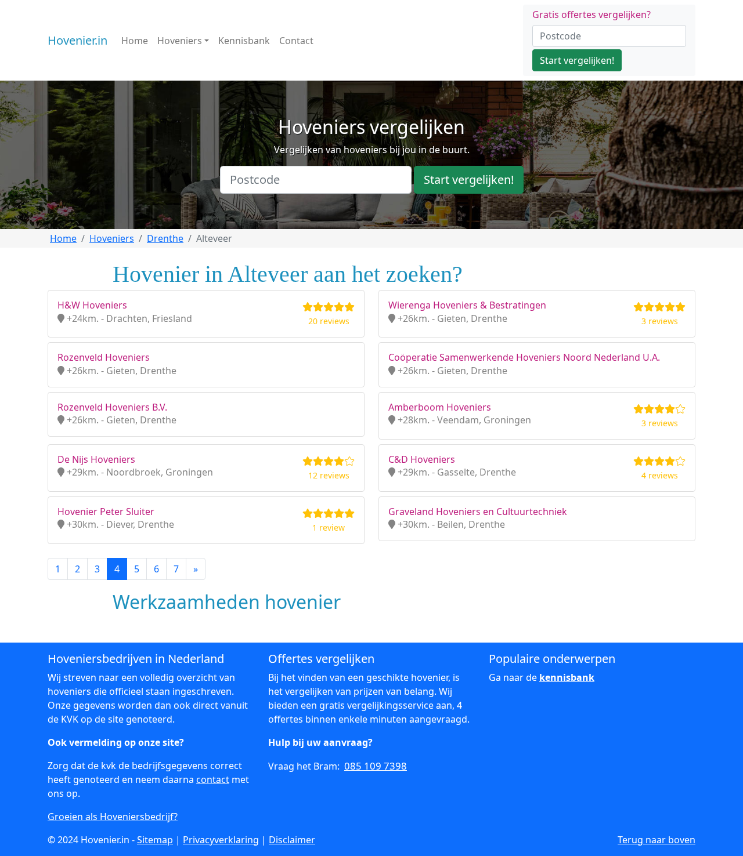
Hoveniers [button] (179, 40)
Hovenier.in (77, 40)
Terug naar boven (656, 839)
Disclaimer (292, 839)
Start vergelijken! (577, 60)
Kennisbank (244, 40)
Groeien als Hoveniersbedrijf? (113, 816)
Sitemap (155, 839)
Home (134, 40)
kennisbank (566, 677)
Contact (296, 40)
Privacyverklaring (221, 839)
